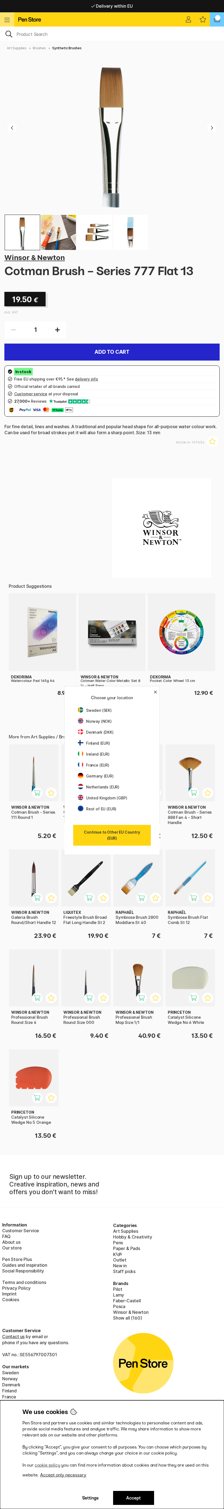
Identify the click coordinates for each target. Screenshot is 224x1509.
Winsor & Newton (34, 257)
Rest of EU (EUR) (101, 809)
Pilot (117, 1289)
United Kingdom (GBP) (106, 798)
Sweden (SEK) (99, 710)
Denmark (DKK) (100, 732)
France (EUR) (97, 765)
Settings (90, 1498)
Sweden (10, 1372)
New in (120, 1265)
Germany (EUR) (100, 776)
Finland (9, 1390)
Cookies (10, 1299)
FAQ (6, 1236)
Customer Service (20, 1230)
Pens (118, 1242)
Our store (12, 1248)
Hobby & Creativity (132, 1237)
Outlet (119, 1260)
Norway (10, 1378)
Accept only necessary (63, 1475)
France (9, 1396)
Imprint (9, 1294)
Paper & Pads (126, 1248)
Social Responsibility (23, 1271)
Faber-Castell (127, 1300)
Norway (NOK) (99, 721)
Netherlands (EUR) (102, 787)
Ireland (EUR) (98, 754)
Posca (119, 1306)
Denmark (11, 1384)
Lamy (118, 1295)
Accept (133, 1498)
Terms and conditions (24, 1282)
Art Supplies (16, 48)
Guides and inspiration (24, 1265)
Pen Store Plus (17, 1259)
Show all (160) (127, 1318)
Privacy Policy (16, 1288)
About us (11, 1242)
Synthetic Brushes (67, 48)
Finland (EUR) (98, 743)
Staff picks (124, 1271)
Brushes (39, 48)
